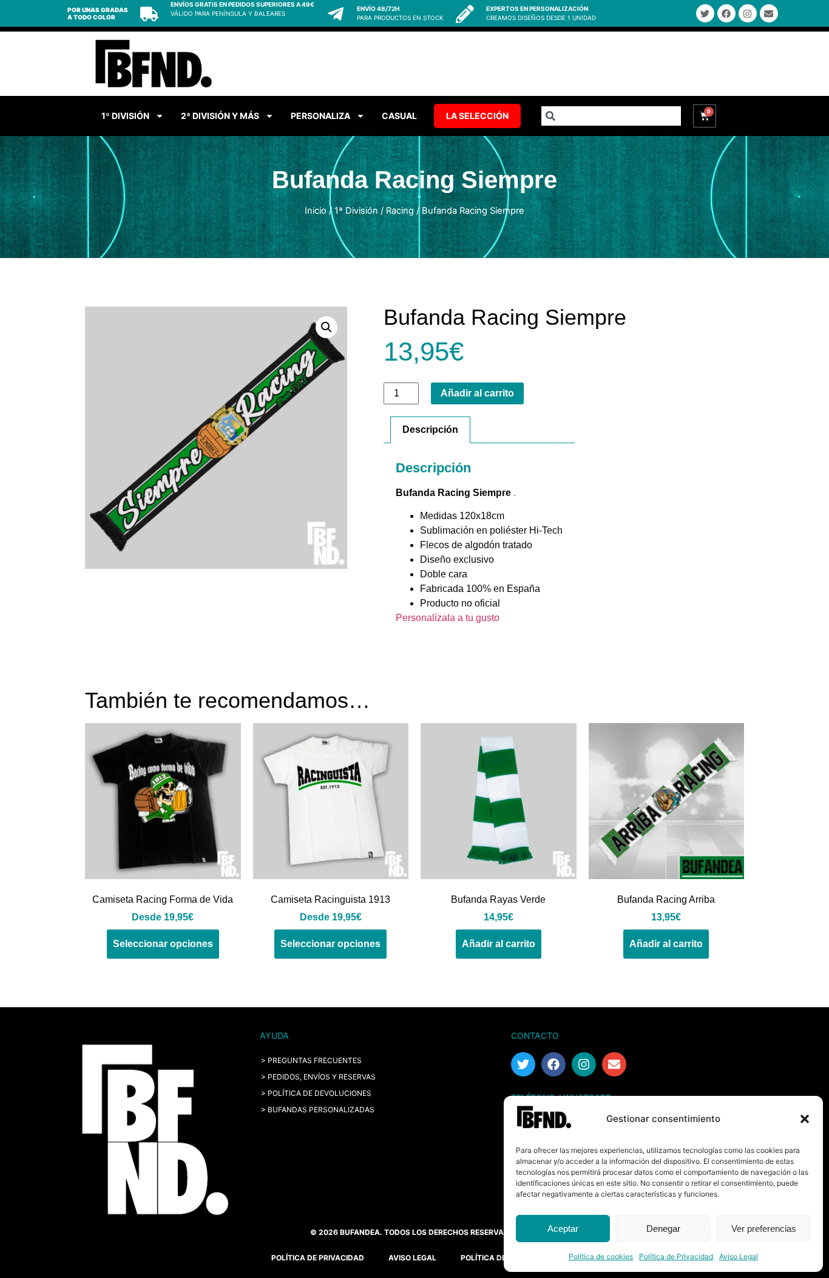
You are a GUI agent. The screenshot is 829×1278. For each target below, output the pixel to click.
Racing (400, 210)
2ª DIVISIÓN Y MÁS (220, 115)
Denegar (663, 1228)
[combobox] (611, 116)
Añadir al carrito (477, 393)
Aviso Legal (738, 1256)
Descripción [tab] (430, 429)
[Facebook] (726, 13)
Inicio (316, 210)
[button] (805, 1119)
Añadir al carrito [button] (498, 944)
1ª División (356, 210)
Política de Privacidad (676, 1256)
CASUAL (399, 115)
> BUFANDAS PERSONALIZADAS (317, 1109)
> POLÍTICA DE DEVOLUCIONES (316, 1093)
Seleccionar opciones (163, 944)
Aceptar (562, 1228)
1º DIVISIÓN (125, 115)
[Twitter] (705, 13)
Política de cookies (601, 1256)
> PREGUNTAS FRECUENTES (311, 1060)
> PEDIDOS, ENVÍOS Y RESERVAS (318, 1076)
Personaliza (320, 115)
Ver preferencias (763, 1228)
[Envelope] (769, 13)
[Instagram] (748, 13)
